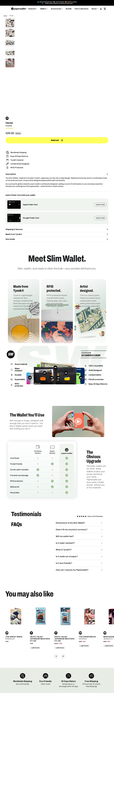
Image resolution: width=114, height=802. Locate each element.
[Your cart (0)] (105, 8)
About (94, 9)
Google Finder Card (31, 218)
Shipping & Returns (14, 229)
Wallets (43, 9)
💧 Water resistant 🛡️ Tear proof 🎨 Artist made (57, 2)
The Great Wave (13, 637)
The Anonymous (87, 637)
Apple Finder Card (30, 205)
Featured (32, 9)
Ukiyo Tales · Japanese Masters (40, 638)
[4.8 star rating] (57, 128)
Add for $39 (100, 205)
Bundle (68, 9)
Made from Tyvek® (14, 234)
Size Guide (10, 239)
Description (11, 174)
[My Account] (101, 8)
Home (5, 15)
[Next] (63, 656)
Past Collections (81, 9)
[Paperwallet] (19, 8)
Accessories (56, 9)
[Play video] (78, 421)
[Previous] (56, 656)
